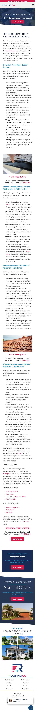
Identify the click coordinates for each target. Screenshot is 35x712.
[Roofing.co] (8, 5)
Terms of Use (25, 689)
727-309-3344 (24, 183)
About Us (9, 686)
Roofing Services (25, 680)
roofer (8, 204)
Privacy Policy (9, 689)
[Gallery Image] (9, 640)
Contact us (25, 521)
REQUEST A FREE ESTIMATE (17, 528)
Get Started (17, 539)
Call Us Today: (17, 1)
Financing (25, 683)
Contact (19, 453)
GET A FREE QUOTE (17, 177)
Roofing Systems (9, 680)
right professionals (11, 51)
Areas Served (9, 683)
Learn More (17, 567)
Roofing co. (6, 474)
